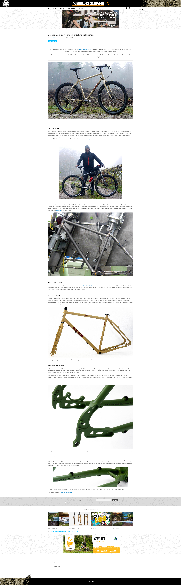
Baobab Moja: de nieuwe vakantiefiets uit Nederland (71, 34)
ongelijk (90, 139)
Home (54, 8)
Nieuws (55, 38)
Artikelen (62, 8)
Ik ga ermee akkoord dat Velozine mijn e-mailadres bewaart (78, 502)
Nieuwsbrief (82, 8)
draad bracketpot (85, 382)
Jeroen (62, 38)
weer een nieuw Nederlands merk (86, 286)
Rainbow (58, 210)
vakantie (76, 531)
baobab (53, 531)
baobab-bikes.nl (69, 286)
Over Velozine (71, 8)
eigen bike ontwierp (85, 49)
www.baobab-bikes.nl (66, 492)
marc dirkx (70, 531)
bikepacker (58, 531)
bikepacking (64, 531)
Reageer (77, 38)
